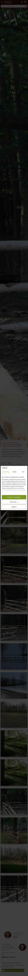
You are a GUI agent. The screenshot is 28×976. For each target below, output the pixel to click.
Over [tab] (23, 472)
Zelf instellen (13, 502)
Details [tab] (14, 472)
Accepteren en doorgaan (14, 497)
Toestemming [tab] (5, 472)
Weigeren (14, 507)
